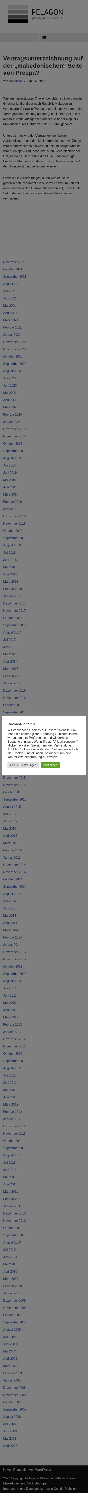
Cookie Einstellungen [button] (23, 765)
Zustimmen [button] (50, 765)
